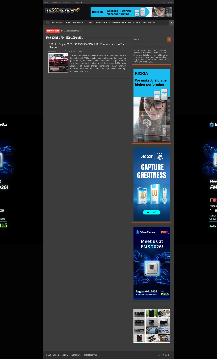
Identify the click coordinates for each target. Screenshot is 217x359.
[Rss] (164, 2)
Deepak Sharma (56, 51)
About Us (77, 2)
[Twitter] (168, 2)
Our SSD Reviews (148, 23)
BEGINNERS (57, 23)
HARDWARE (100, 23)
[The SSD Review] (62, 10)
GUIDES (89, 23)
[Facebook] (166, 2)
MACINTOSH (133, 23)
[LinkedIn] (171, 2)
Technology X (66, 2)
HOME (47, 22)
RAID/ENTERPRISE (116, 23)
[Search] (169, 39)
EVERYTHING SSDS (74, 23)
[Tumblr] (173, 2)
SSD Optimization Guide (71, 31)
